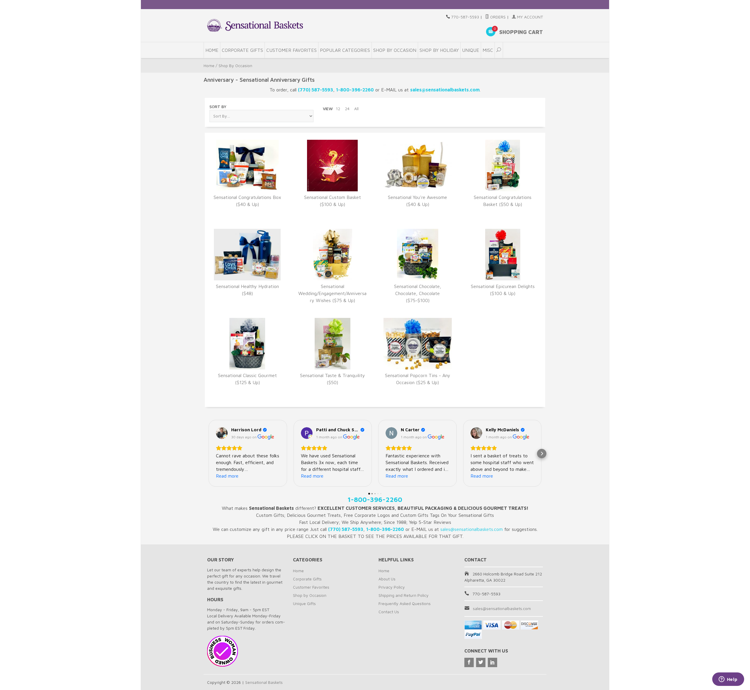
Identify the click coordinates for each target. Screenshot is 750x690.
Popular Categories (345, 50)
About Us (387, 578)
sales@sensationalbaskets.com (502, 608)
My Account (529, 16)
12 (338, 108)
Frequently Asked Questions (405, 603)
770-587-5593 (465, 16)
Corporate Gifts (242, 50)
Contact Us (389, 611)
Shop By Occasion (394, 50)
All (356, 108)
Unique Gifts (304, 603)
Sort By (217, 106)
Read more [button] (227, 475)
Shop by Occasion (309, 595)
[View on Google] (222, 433)
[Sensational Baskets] (255, 25)
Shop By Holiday (439, 50)
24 (347, 108)
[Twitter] (480, 662)
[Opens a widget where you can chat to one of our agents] (728, 679)
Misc (488, 50)
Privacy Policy (392, 587)
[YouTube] (492, 662)
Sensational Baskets (264, 682)
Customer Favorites (291, 50)
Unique (470, 50)
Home (212, 50)
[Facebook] (469, 662)
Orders (497, 16)
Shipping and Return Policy (404, 595)
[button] (208, 453)
